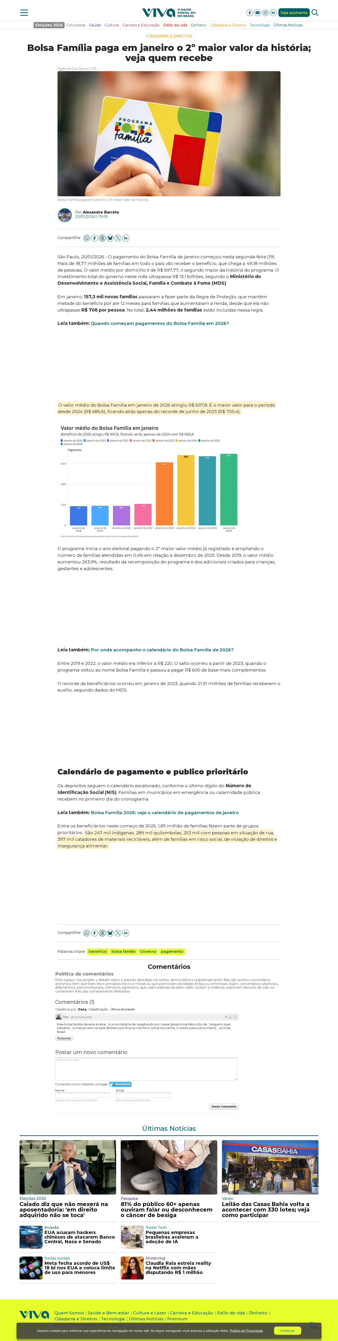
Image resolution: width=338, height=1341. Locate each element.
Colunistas (75, 25)
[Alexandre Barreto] (63, 215)
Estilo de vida (175, 25)
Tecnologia (259, 25)
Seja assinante (294, 13)
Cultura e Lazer (149, 1313)
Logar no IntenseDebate (120, 1084)
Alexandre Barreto (101, 212)
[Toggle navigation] (24, 12)
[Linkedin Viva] (273, 12)
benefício (98, 951)
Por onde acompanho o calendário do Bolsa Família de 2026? (162, 649)
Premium (177, 1319)
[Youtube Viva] (258, 12)
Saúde (95, 25)
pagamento (172, 951)
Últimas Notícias (288, 25)
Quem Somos (69, 1313)
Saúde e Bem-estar (108, 1313)
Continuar (288, 1331)
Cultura (112, 25)
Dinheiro (198, 25)
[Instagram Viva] (266, 12)
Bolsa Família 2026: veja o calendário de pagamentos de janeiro (165, 812)
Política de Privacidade (246, 1331)
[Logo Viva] (34, 1320)
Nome (60, 1090)
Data (82, 1009)
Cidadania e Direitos (228, 25)
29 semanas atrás (81, 1017)
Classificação (98, 1009)
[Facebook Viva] (250, 12)
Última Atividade (122, 1009)
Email (120, 1090)
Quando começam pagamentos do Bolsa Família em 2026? (160, 323)
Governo (148, 951)
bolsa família (123, 951)
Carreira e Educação (141, 25)
